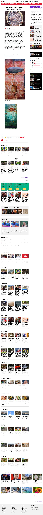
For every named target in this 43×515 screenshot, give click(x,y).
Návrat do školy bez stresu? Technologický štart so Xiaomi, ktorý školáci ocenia (25, 199)
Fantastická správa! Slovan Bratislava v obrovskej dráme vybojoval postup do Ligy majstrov (4, 355)
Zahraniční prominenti (3, 294)
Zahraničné (7, 3)
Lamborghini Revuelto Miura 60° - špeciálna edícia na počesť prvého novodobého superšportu (13, 240)
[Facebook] (32, 506)
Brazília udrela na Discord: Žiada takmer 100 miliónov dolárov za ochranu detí (18, 276)
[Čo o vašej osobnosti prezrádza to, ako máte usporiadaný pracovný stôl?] (18, 382)
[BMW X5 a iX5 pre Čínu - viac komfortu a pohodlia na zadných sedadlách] (11, 366)
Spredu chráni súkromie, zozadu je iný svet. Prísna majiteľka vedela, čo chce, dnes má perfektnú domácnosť (4, 450)
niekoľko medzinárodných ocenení (14, 48)
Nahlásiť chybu (6, 140)
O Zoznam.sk (3, 505)
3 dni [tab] (37, 9)
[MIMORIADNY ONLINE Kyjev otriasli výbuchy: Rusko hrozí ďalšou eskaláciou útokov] (32, 83)
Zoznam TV (4, 219)
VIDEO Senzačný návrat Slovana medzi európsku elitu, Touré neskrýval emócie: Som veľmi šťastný (11, 355)
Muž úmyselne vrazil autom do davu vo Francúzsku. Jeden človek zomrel (11, 433)
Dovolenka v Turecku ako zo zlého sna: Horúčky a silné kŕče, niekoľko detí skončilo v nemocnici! (37, 88)
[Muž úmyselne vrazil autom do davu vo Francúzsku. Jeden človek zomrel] (11, 429)
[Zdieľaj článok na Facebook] (2, 134)
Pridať (22, 137)
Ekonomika (26, 3)
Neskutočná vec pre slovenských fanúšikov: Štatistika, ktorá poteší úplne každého (18, 199)
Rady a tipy (16, 404)
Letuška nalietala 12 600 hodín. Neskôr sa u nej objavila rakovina (25, 433)
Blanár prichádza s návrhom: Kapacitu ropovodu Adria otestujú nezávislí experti (11, 261)
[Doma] (30, 67)
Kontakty (23, 505)
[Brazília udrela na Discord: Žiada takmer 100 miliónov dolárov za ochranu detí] (18, 271)
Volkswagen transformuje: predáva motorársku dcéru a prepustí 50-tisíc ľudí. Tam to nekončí (25, 371)
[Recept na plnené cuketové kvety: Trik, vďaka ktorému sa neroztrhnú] (25, 398)
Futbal (2, 233)
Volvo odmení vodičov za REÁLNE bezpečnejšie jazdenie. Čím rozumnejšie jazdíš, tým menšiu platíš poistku (15, 243)
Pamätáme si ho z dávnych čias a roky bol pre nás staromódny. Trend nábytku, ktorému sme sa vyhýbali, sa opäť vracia (18, 450)
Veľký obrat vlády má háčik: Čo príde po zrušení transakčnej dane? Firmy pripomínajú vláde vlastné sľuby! (25, 340)
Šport (16, 3)
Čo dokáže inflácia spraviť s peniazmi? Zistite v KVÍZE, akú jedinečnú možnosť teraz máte (11, 199)
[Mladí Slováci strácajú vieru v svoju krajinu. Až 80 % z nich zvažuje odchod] (18, 335)
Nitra (22, 263)
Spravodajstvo (23, 507)
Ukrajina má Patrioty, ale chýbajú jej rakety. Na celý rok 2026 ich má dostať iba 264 (11, 418)
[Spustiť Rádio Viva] (35, 6)
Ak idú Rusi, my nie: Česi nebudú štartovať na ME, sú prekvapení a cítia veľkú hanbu (18, 355)
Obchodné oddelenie (24, 509)
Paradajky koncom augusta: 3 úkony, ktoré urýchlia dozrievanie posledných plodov (3, 465)
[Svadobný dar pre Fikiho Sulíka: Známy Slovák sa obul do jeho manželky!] (18, 287)
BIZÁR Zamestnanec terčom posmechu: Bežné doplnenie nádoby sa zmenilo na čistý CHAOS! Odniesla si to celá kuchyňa (4, 308)
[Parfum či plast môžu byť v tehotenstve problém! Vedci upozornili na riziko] (11, 303)
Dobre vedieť (2, 202)
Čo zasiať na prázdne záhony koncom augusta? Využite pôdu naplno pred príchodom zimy (17, 465)
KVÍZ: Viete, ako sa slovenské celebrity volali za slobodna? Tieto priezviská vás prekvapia (37, 55)
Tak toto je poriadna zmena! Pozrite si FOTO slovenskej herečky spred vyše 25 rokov (25, 292)
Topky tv (33, 3)
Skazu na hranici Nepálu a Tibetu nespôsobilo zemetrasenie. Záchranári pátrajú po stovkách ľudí (3, 434)
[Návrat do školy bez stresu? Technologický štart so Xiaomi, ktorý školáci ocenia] (25, 319)
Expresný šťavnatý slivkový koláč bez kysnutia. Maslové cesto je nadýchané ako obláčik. (4, 403)
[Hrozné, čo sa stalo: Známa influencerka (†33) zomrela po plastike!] (4, 287)
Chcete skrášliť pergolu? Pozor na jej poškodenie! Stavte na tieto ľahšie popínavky (25, 465)
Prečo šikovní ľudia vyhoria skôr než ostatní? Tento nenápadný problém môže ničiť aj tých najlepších (25, 387)
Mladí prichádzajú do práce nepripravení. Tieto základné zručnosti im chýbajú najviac (4, 387)
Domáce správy (5, 252)
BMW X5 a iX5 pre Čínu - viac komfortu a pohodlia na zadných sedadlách (12, 245)
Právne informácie (4, 507)
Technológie (4, 409)
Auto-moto (4, 362)
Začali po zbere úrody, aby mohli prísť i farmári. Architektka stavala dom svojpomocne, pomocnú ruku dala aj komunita (25, 450)
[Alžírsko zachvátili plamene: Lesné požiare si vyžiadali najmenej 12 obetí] (11, 271)
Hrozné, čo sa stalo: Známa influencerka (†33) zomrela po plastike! (4, 292)
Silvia (26, 1)
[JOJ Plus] (30, 69)
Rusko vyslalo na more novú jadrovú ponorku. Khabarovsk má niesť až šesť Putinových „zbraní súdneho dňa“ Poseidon (4, 418)
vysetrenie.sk (23, 311)
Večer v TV (37, 58)
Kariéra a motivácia (6, 378)
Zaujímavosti (21, 3)
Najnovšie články (4, 237)
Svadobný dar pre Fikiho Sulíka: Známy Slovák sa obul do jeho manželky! (17, 292)
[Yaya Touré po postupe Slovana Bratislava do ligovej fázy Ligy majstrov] (15, 224)
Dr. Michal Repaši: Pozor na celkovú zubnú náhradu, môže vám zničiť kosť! (25, 308)
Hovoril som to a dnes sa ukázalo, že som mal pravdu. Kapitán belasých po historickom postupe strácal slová (18, 434)
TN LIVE (3, 425)
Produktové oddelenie (24, 508)
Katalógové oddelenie (24, 510)
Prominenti (12, 3)
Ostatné (16, 358)
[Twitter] (35, 506)
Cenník (12, 510)
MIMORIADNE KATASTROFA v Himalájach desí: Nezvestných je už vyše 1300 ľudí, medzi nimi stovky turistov (37, 76)
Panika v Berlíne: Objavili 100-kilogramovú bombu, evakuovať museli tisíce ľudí (25, 276)
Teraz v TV (32, 58)
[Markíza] (30, 60)
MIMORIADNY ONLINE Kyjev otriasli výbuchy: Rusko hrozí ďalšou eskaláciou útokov (37, 84)
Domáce (2, 3)
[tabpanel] (36, 17)
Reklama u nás (13, 507)
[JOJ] (30, 62)
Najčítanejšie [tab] (33, 9)
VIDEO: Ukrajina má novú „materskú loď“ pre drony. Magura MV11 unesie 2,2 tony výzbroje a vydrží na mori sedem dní (25, 418)
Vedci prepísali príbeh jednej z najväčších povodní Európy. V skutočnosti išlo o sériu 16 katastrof (18, 418)
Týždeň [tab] (40, 9)
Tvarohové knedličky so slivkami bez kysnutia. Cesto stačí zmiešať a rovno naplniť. (11, 403)
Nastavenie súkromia (4, 509)
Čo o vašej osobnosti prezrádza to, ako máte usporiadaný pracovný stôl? (18, 386)
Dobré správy (4, 315)
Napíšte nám (3, 511)
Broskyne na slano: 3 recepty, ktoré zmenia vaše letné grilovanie (18, 402)
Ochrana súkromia (4, 508)
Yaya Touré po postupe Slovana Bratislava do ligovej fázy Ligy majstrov (14, 229)
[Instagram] (33, 506)
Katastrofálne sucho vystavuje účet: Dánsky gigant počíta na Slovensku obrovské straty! (11, 340)
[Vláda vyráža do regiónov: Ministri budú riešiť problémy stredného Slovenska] (4, 256)
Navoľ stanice (31, 71)
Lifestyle (37, 3)
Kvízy (30, 3)
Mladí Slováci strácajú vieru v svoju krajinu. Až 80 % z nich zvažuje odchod (18, 340)
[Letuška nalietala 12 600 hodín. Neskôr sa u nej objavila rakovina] (25, 429)
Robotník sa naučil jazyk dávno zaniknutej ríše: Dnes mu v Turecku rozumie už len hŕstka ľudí (18, 308)
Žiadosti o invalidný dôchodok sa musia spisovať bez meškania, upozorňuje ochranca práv (11, 387)
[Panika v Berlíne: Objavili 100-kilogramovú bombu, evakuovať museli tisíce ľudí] (25, 271)
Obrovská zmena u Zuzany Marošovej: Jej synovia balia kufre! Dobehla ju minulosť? (23, 229)
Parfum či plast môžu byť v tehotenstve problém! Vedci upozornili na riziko (11, 308)
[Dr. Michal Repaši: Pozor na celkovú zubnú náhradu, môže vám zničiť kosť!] (25, 303)
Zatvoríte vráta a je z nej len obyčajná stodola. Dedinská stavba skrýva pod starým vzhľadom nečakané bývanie (11, 450)
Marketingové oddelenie (24, 511)
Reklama (13, 505)
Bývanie (3, 441)
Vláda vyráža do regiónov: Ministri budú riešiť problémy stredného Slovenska (4, 261)
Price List (13, 511)
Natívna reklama (13, 512)
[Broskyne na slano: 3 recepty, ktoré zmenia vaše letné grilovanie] (18, 398)
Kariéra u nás (3, 510)
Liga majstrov (2, 358)
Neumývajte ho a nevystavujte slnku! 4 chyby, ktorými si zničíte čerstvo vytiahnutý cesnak (11, 465)
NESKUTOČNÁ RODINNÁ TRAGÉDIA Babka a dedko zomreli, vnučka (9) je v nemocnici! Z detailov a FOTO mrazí (25, 261)
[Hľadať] (41, 4)
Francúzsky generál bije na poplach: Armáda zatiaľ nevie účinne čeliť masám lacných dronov (4, 276)
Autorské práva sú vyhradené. (34, 508)
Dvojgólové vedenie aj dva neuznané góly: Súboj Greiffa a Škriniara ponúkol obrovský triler (25, 355)
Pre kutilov (4, 456)
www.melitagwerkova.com (9, 55)
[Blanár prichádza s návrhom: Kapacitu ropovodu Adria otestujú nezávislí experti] (11, 256)
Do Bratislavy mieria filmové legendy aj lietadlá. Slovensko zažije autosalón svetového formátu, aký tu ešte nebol (14, 248)
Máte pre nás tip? (23, 512)
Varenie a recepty (5, 394)
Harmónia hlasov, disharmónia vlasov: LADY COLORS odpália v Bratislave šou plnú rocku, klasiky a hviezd (4, 199)
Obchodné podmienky (14, 509)
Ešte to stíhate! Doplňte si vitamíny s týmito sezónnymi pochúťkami (36, 15)
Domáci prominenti (10, 295)
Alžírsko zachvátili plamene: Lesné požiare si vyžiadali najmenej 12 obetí (11, 276)
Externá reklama (13, 508)
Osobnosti (23, 295)
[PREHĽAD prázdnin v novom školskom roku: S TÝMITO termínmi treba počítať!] (18, 256)
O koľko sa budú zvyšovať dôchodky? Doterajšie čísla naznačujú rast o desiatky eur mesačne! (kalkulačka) (4, 340)
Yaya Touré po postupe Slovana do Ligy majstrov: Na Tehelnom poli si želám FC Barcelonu (5, 230)
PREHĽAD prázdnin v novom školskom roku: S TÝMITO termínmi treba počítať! (18, 261)
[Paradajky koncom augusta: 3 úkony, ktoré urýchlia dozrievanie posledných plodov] (4, 460)
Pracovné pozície (4, 181)
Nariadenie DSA (3, 512)
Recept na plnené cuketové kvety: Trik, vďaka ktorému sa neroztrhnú (25, 402)
